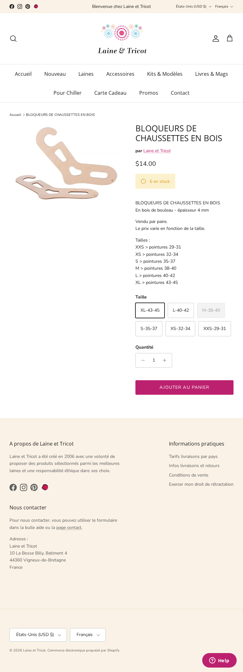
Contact (180, 92)
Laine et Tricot (157, 151)
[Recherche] (13, 38)
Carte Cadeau (110, 92)
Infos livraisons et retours (194, 466)
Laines (86, 73)
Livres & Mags (211, 73)
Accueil (23, 73)
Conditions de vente (188, 475)
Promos (148, 92)
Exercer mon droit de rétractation (201, 484)
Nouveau (55, 73)
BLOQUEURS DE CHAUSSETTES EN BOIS (60, 114)
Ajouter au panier (184, 387)
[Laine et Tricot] (121, 39)
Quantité (144, 347)
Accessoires (120, 73)
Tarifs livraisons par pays (193, 456)
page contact (68, 528)
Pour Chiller (67, 92)
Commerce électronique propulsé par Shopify (83, 650)
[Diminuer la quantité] (141, 360)
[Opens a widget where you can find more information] (219, 661)
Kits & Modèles (165, 73)
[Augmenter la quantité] (166, 360)
